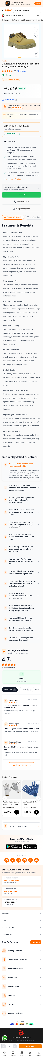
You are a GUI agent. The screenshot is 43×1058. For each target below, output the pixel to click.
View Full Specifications (12, 179)
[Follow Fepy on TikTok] (30, 860)
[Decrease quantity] (4, 1046)
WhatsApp (23, 195)
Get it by (10, 807)
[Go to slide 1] (19, 57)
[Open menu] (2, 10)
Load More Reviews (20, 765)
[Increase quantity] (15, 1046)
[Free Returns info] (16, 100)
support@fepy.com (12, 880)
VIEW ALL (35, 942)
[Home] (8, 10)
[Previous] (4, 798)
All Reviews (9, 690)
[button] (14, 71)
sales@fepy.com (10, 891)
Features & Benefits (14, 217)
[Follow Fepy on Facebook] (6, 860)
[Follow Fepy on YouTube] (36, 860)
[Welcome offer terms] (23, 107)
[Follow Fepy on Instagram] (18, 860)
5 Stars (24, 690)
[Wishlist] (35, 29)
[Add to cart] (16, 812)
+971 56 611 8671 (11, 902)
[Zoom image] (36, 54)
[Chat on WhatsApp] (5, 1038)
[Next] (38, 798)
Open (38, 3)
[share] (35, 35)
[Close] (3, 3)
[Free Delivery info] (19, 134)
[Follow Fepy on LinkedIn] (24, 860)
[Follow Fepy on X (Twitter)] (12, 860)
